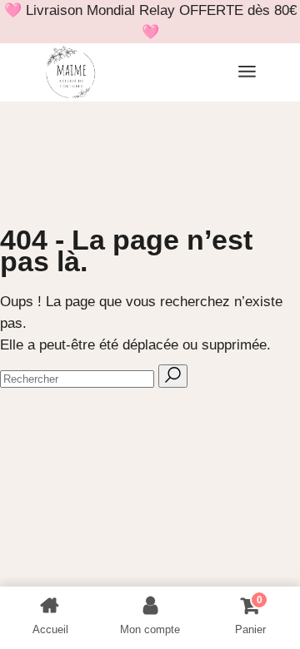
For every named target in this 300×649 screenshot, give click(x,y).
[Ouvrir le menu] (247, 72)
